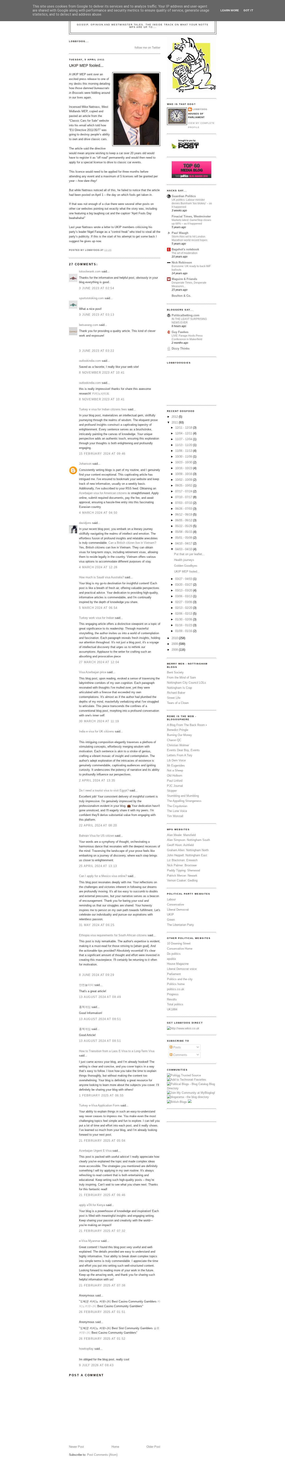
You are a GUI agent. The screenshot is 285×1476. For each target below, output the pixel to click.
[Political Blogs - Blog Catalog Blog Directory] (191, 1088)
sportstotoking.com (91, 298)
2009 (175, 644)
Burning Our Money (179, 735)
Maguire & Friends (184, 279)
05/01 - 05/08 (184, 537)
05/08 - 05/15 (184, 532)
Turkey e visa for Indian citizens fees (103, 409)
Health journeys (184, 560)
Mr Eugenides (176, 765)
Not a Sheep (175, 770)
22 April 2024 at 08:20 (98, 825)
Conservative (175, 904)
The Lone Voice (177, 811)
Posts (176, 1047)
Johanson (85, 463)
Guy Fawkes (180, 332)
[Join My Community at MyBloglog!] (191, 1092)
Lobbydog (200, 109)
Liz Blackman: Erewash (182, 860)
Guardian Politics (184, 196)
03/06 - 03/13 (184, 596)
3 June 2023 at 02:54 (96, 288)
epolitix (171, 959)
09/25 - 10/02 (184, 485)
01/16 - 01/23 (184, 625)
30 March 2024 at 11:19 (99, 721)
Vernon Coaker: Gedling (182, 880)
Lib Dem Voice (176, 760)
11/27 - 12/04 (184, 439)
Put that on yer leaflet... (189, 554)
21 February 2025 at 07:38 (102, 1285)
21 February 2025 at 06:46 (102, 1195)
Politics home (176, 984)
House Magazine (178, 963)
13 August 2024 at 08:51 (100, 1019)
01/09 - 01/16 (184, 631)
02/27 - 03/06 (184, 602)
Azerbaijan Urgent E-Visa (95, 1150)
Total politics (175, 1004)
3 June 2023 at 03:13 (96, 314)
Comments (179, 1055)
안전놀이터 (86, 985)
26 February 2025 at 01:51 (102, 1312)
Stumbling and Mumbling (183, 795)
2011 (175, 422)
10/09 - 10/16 (184, 474)
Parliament (174, 974)
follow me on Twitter (147, 47)
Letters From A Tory (179, 755)
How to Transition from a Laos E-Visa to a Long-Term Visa (116, 1051)
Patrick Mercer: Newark (182, 875)
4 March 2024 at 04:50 (98, 512)
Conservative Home (179, 948)
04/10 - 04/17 (184, 543)
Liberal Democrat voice (182, 969)
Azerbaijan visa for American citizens (103, 493)
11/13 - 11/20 (184, 445)
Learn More (229, 10)
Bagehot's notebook (185, 249)
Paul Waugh (180, 233)
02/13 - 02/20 (184, 607)
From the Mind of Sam (181, 677)
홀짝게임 (85, 1007)
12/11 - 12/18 (184, 427)
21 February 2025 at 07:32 (102, 1231)
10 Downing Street (179, 943)
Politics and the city (180, 979)
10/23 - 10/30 (184, 462)
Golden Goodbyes (185, 565)
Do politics (174, 953)
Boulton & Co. (181, 295)
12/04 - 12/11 (184, 433)
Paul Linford (174, 780)
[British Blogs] (177, 1102)
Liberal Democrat (178, 909)
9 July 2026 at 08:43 (96, 1365)
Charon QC (174, 740)
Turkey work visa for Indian (96, 617)
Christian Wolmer (178, 745)
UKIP (170, 914)
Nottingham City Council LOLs (186, 682)
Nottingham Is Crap (179, 687)
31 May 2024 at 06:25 (96, 925)
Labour (171, 899)
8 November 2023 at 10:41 (101, 372)
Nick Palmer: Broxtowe (182, 865)
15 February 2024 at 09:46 (102, 453)
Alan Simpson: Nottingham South (188, 840)
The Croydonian (177, 806)
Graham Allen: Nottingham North (188, 850)
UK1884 (172, 1009)
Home (115, 1446)
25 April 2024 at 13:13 (98, 866)
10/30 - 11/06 (184, 456)
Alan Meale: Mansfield (181, 835)
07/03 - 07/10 (184, 503)
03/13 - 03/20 (184, 590)
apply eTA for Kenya (92, 1205)
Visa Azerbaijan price (92, 672)
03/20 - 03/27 (184, 584)
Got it (248, 10)
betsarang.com (88, 325)
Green (171, 919)
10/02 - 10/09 (184, 479)
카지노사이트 (100, 393)
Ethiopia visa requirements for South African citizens (113, 935)
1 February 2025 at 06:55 (101, 1095)
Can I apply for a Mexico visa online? (103, 876)
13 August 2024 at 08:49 (100, 997)
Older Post (153, 1446)
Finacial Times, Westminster (191, 216)
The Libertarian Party (180, 924)
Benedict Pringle (177, 730)
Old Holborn (174, 775)
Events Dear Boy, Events (183, 750)
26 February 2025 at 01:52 (102, 1338)
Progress (173, 994)
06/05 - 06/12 (184, 520)
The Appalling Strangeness (184, 801)
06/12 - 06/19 (184, 514)
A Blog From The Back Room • (187, 725)
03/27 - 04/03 (184, 579)
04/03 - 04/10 (184, 549)
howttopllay (86, 1348)
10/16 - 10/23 (184, 468)
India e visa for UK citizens (96, 731)
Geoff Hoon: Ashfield (180, 845)
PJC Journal (175, 785)
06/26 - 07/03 (184, 508)
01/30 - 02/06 (184, 619)
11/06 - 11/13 (184, 450)
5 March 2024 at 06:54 (98, 607)
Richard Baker (176, 692)
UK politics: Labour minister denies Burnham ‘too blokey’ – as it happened (192, 203)
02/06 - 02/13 (184, 613)
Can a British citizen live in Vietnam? (132, 542)
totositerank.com (90, 271)
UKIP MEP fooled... (86, 65)
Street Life (173, 697)
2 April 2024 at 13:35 (97, 780)
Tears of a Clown (178, 703)
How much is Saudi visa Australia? (101, 577)
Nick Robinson (182, 262)
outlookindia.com (90, 360)
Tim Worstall (175, 816)
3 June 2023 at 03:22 (96, 350)
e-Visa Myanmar (89, 1241)
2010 (175, 638)
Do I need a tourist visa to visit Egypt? (104, 790)
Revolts (172, 999)
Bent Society (175, 672)
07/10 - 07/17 (184, 497)
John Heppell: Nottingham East (187, 855)
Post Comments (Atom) (102, 1454)
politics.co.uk (175, 989)
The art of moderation (184, 253)
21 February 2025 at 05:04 (102, 1140)
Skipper (172, 790)
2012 (175, 416)
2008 (175, 649)
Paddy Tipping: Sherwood (183, 870)
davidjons (85, 523)
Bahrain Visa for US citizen (96, 835)
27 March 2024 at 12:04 (99, 662)
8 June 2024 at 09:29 (96, 975)
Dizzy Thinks (180, 348)
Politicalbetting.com (186, 315)
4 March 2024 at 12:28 (98, 567)
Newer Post (76, 1446)
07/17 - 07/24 (184, 491)
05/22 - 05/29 (184, 526)
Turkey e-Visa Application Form (99, 1105)
